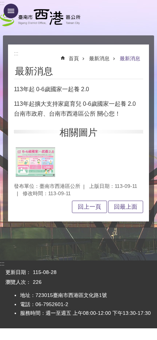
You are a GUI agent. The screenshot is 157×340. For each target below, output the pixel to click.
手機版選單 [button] (11, 11)
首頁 (74, 58)
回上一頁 (89, 207)
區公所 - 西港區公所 (40, 17)
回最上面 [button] (125, 207)
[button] (35, 162)
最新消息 (99, 58)
